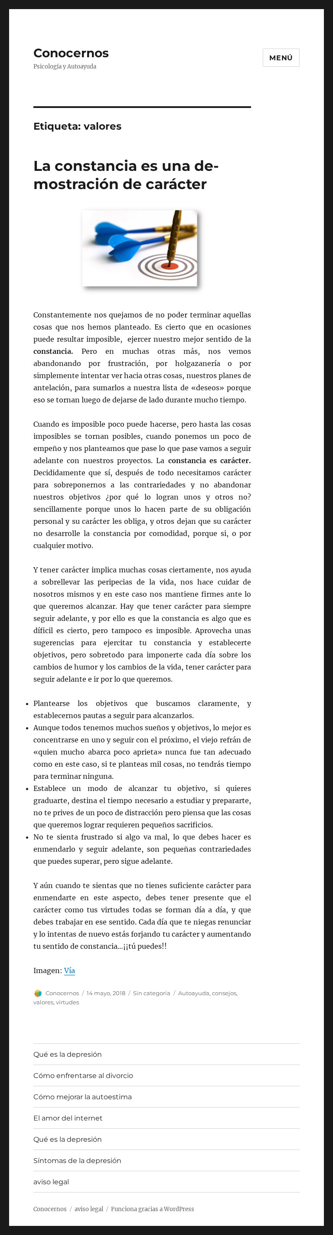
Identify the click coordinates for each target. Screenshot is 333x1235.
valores (43, 1002)
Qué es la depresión (67, 1054)
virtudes (67, 1002)
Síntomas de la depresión (77, 1161)
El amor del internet (68, 1118)
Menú (281, 58)
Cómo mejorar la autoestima (82, 1097)
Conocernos (71, 53)
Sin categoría (151, 993)
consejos (224, 993)
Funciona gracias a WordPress (152, 1209)
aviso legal (51, 1182)
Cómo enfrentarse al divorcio (83, 1076)
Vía (69, 970)
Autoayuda (193, 993)
